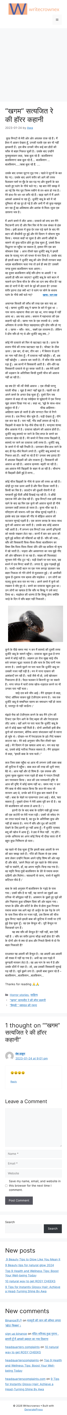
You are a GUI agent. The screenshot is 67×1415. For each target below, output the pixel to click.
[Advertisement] (33, 63)
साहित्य (34, 995)
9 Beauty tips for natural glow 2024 (29, 1265)
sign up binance (16, 1333)
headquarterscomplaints (22, 1360)
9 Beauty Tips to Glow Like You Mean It (32, 1259)
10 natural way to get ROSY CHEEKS (30, 1281)
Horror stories (19, 995)
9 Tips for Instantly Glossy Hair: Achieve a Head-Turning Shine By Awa (32, 1384)
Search (10, 1222)
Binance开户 (13, 1320)
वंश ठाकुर (20, 1053)
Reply (13, 1081)
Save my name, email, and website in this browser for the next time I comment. (35, 1185)
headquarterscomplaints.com (25, 1379)
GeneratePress (33, 1409)
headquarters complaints (22, 1347)
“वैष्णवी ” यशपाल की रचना (23, 1005)
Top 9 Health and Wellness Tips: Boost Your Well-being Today (33, 1365)
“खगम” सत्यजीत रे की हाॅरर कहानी (28, 1000)
